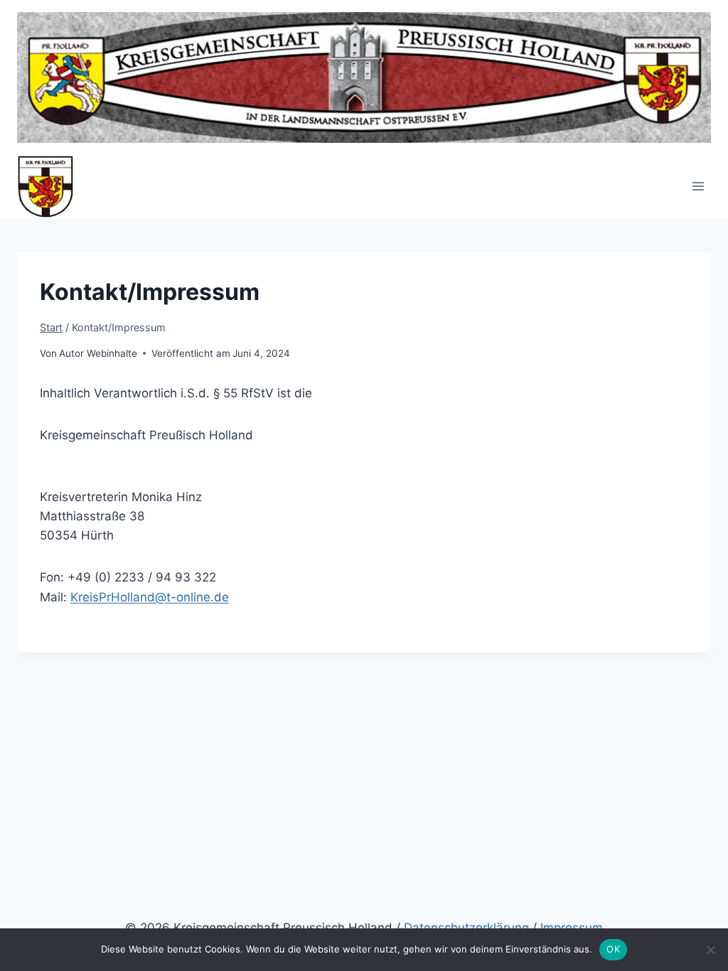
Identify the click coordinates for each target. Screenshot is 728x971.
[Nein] (710, 950)
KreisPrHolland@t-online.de (149, 597)
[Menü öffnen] (698, 187)
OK (613, 949)
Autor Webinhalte (98, 353)
